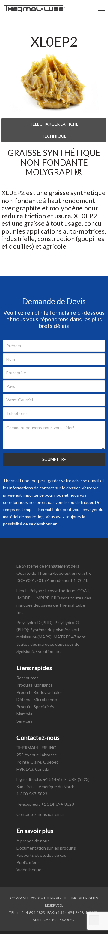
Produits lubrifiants (34, 684)
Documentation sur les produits (46, 847)
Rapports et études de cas (41, 855)
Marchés (24, 713)
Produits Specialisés (35, 706)
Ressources (27, 677)
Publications (28, 862)
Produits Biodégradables (39, 692)
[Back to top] (94, 920)
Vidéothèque (28, 869)
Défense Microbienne (36, 699)
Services (24, 721)
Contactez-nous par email (40, 814)
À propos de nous (33, 840)
